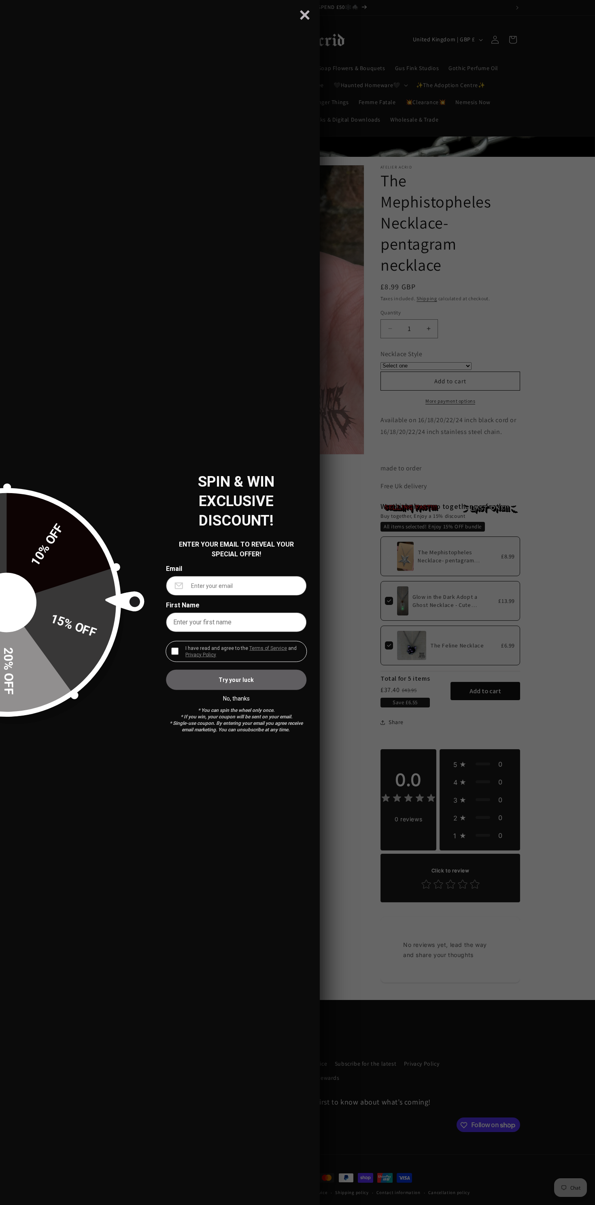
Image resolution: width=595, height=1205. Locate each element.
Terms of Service (268, 648)
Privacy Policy (200, 654)
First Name (183, 605)
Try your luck (236, 679)
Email (174, 568)
